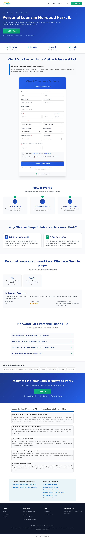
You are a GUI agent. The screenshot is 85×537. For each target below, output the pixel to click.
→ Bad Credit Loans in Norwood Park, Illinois (23, 484)
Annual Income (47, 128)
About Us (60, 3)
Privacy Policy (47, 153)
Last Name (46, 91)
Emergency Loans (28, 516)
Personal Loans (11, 13)
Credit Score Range (26, 128)
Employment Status (26, 135)
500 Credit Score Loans (29, 519)
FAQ (67, 3)
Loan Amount (25, 121)
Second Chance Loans (29, 511)
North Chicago (52, 369)
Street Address (25, 106)
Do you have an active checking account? (31, 143)
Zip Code (56, 113)
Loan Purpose (47, 121)
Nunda (43, 369)
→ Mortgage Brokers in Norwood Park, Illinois (24, 487)
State (44, 113)
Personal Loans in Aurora (50, 498)
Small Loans (26, 514)
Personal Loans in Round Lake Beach (53, 492)
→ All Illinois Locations (50, 484)
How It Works (51, 3)
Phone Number (47, 99)
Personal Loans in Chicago (50, 487)
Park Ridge (71, 369)
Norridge (62, 369)
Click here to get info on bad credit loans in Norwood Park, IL (21, 369)
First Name (24, 91)
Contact (5, 516)
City (22, 113)
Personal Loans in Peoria (50, 495)
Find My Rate (76, 3)
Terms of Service (36, 153)
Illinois (18, 13)
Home (4, 13)
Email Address (25, 99)
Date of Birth (46, 135)
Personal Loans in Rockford (51, 490)
